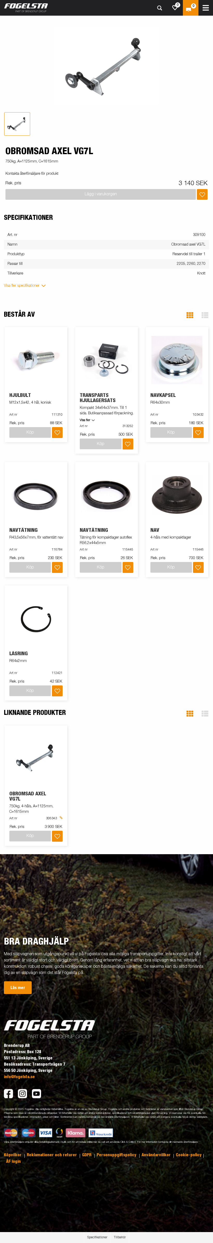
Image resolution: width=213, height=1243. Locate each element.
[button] (190, 315)
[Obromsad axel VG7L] (36, 758)
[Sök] (159, 8)
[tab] (17, 124)
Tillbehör (120, 1237)
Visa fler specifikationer (21, 286)
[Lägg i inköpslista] (202, 194)
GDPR (87, 1155)
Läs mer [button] (17, 988)
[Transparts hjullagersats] (106, 360)
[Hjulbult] (36, 360)
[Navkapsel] (176, 360)
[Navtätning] (36, 495)
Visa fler (85, 420)
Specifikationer (97, 1237)
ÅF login (13, 1161)
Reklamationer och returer (52, 1155)
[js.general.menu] (205, 8)
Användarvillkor (157, 1155)
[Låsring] (36, 618)
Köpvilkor (13, 1155)
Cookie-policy (189, 1155)
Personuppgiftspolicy (117, 1155)
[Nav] (176, 495)
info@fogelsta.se (19, 1077)
